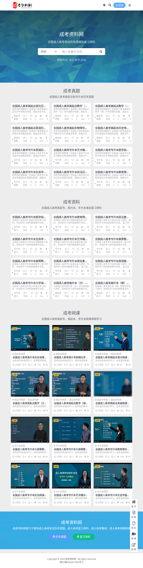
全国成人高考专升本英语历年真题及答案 (29, 151)
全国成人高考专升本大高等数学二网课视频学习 (71, 450)
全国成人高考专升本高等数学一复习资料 (112, 240)
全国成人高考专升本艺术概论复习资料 (71, 240)
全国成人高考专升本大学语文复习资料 (29, 284)
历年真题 (61, 536)
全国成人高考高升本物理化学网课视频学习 (71, 359)
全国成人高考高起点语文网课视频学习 (112, 359)
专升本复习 (17, 228)
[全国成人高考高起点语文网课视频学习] (113, 338)
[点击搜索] (101, 51)
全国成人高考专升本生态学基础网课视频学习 (112, 496)
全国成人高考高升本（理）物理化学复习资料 (112, 284)
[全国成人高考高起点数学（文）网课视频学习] (30, 384)
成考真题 (71, 91)
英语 (83, 60)
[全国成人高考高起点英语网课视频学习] (113, 384)
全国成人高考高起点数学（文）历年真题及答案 (71, 107)
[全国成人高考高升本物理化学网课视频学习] (71, 338)
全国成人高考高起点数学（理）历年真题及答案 (112, 107)
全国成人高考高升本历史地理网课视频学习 (30, 359)
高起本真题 (58, 139)
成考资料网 (70, 559)
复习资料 (85, 536)
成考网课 (71, 313)
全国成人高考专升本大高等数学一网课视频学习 (30, 450)
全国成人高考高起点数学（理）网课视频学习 (71, 404)
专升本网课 (19, 445)
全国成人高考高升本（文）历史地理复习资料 (71, 284)
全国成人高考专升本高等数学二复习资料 (29, 262)
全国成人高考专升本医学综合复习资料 (29, 218)
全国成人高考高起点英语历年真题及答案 (29, 129)
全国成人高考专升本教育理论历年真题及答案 (112, 173)
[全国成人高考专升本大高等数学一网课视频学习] (30, 430)
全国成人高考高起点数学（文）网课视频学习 (30, 404)
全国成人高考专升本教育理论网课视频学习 (112, 450)
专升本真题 (17, 162)
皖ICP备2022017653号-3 (71, 562)
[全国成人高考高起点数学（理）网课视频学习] (71, 384)
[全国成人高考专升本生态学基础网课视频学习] (113, 476)
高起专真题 (17, 117)
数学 (77, 60)
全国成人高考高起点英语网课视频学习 (112, 404)
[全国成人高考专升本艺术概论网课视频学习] (71, 476)
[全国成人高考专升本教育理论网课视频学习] (113, 430)
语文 (71, 60)
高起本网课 (19, 353)
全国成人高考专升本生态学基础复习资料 (29, 240)
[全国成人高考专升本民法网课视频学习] (30, 476)
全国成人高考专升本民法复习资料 (112, 218)
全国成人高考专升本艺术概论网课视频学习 (71, 496)
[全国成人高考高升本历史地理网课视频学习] (30, 338)
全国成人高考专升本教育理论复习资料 (71, 218)
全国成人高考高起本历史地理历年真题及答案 (112, 129)
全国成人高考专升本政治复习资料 (71, 262)
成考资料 (71, 202)
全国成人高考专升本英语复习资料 (112, 262)
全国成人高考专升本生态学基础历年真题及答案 (29, 173)
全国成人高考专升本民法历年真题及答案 (71, 173)
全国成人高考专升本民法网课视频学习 (30, 496)
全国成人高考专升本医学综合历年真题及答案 (112, 151)
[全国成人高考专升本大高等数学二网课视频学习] (71, 430)
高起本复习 (58, 295)
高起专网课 (102, 353)
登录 (120, 5)
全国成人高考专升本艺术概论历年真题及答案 (71, 151)
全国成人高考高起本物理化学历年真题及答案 (71, 129)
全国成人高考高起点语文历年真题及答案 (29, 107)
